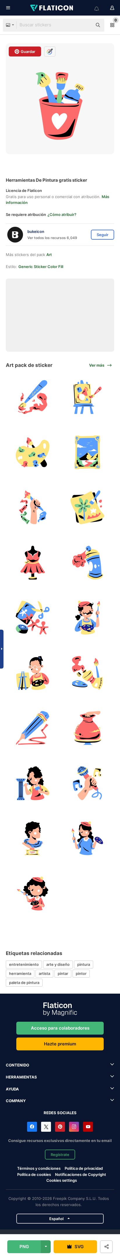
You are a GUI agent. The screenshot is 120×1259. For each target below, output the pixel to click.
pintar (63, 973)
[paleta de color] (32, 452)
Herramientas (21, 1077)
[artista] (87, 618)
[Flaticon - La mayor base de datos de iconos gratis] (52, 8)
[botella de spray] (87, 562)
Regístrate (60, 1154)
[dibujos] (87, 507)
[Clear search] (85, 25)
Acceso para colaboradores (60, 1028)
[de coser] (32, 562)
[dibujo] (32, 507)
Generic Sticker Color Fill (40, 266)
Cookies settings (61, 1180)
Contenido (17, 1065)
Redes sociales (60, 1112)
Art (49, 254)
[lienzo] (87, 397)
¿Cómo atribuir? (61, 214)
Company (16, 1100)
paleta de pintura (24, 982)
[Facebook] (32, 1127)
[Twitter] (46, 1127)
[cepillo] (32, 397)
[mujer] (87, 838)
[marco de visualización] (87, 452)
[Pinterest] (60, 1127)
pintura (83, 964)
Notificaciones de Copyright (80, 1174)
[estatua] (32, 838)
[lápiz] (32, 728)
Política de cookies (34, 1174)
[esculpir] (32, 783)
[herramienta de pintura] (87, 673)
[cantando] (87, 783)
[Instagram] (74, 1127)
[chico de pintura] (32, 673)
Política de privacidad (84, 1168)
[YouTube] (88, 1127)
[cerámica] (87, 728)
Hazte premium (60, 1044)
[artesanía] (32, 618)
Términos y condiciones (39, 1168)
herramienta (20, 973)
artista (44, 973)
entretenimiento (24, 964)
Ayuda (12, 1089)
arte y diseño (58, 964)
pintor (81, 973)
